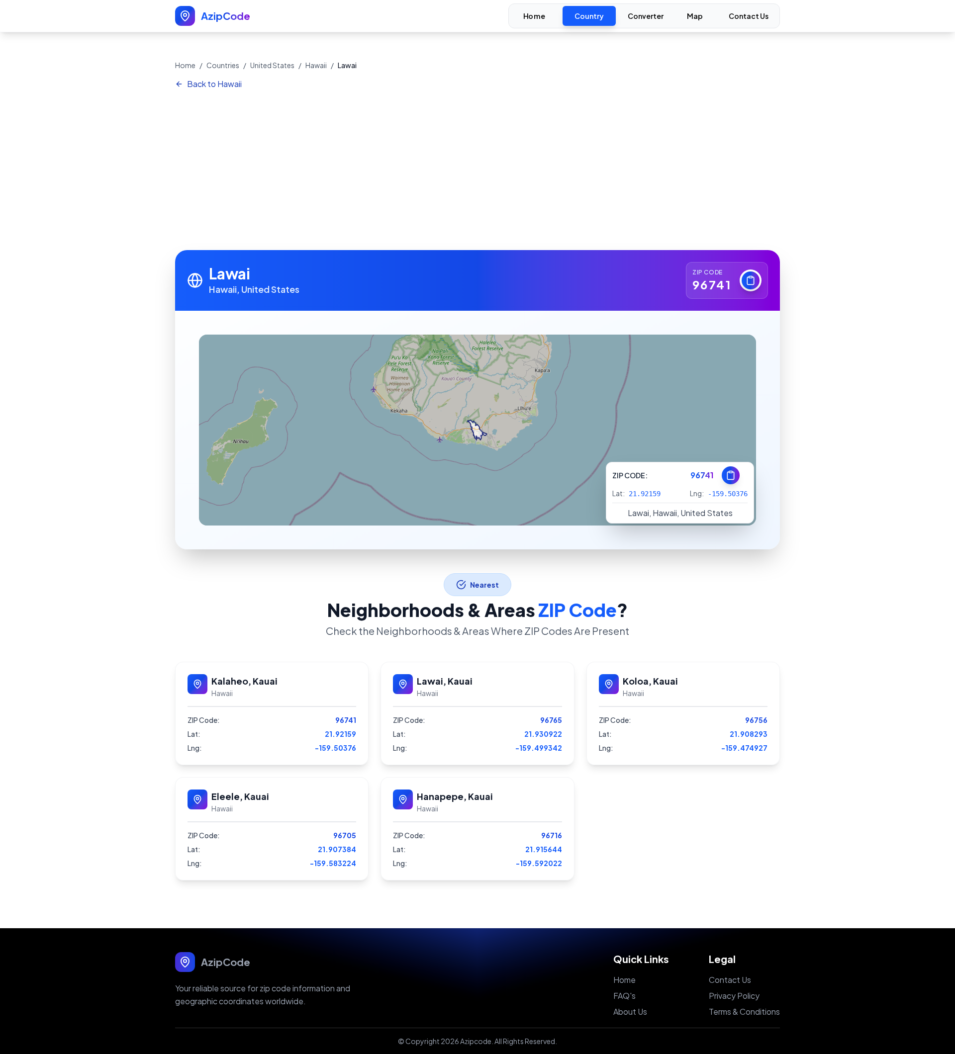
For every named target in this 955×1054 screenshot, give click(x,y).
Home (534, 16)
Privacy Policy (734, 995)
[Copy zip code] (751, 280)
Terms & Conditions (744, 1011)
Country (589, 15)
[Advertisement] (477, 170)
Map (695, 16)
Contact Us (748, 15)
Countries (222, 65)
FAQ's (624, 995)
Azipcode (475, 1041)
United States (272, 65)
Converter (646, 15)
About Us (630, 1011)
